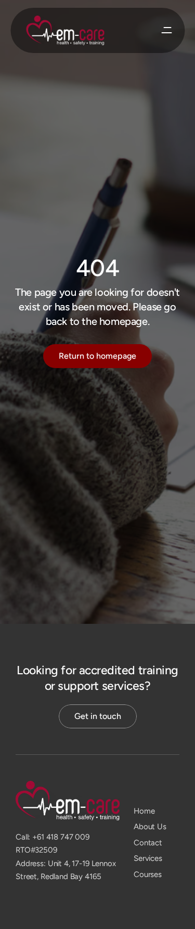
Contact (148, 842)
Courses (148, 874)
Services (148, 858)
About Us (150, 826)
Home (144, 811)
